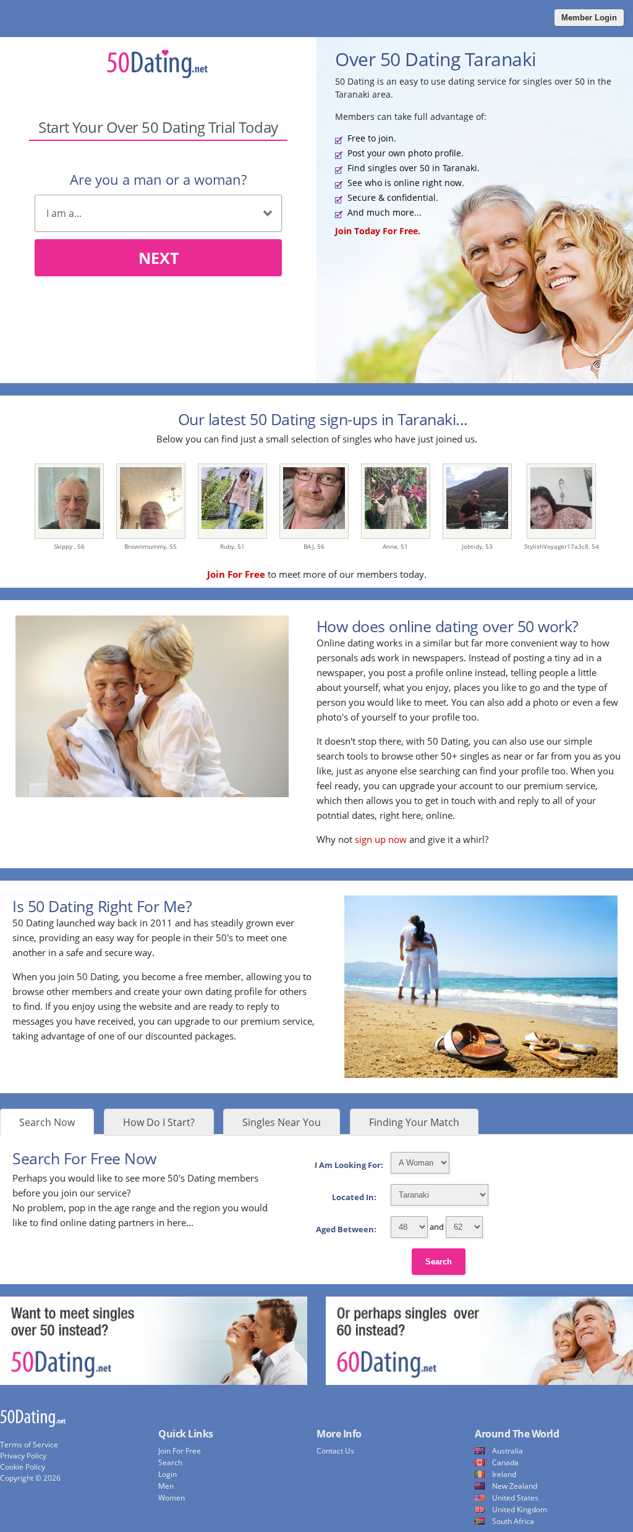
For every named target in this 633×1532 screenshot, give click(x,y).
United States (515, 1497)
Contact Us (335, 1450)
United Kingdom (519, 1509)
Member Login (589, 17)
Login (167, 1474)
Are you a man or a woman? (158, 179)
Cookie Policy (22, 1467)
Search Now (47, 1122)
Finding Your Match (414, 1122)
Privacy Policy (23, 1455)
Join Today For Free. (377, 231)
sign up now (381, 839)
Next (158, 257)
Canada (505, 1462)
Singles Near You (281, 1122)
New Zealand (514, 1486)
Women (171, 1497)
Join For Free (179, 1450)
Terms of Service (29, 1444)
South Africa (513, 1521)
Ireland (504, 1474)
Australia (507, 1450)
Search (438, 1261)
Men (166, 1486)
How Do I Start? (159, 1122)
